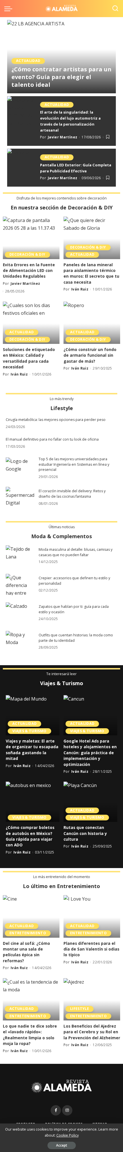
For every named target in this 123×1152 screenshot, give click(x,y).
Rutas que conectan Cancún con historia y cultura (85, 833)
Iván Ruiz (79, 289)
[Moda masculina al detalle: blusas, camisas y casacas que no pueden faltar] (20, 556)
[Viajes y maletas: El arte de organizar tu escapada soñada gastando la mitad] (32, 715)
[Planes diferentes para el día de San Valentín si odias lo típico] (92, 916)
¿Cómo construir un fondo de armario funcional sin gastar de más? (90, 355)
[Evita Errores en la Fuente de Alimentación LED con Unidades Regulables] (31, 238)
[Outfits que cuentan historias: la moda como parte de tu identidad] (20, 641)
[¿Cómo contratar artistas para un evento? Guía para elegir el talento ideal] (61, 56)
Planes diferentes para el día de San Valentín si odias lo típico (91, 949)
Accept (61, 1145)
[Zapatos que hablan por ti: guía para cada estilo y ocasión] (20, 613)
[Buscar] (115, 8)
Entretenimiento (27, 933)
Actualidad (28, 60)
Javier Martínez (34, 93)
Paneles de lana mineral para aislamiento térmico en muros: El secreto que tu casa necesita (91, 273)
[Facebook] (56, 1110)
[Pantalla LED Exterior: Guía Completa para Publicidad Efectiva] (21, 168)
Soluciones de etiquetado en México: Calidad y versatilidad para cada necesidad (29, 358)
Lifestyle (79, 1008)
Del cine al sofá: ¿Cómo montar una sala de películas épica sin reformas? (26, 952)
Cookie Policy (67, 1135)
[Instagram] (67, 1110)
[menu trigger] (9, 8)
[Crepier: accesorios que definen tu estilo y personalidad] (20, 584)
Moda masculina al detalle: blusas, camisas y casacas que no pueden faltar (75, 552)
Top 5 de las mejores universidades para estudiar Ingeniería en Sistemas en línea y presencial (74, 464)
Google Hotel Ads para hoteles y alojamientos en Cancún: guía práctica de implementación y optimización (90, 752)
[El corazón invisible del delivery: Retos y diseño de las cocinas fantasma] (20, 497)
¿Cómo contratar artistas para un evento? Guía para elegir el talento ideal (61, 76)
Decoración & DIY (27, 254)
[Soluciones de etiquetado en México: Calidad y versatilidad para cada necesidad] (31, 323)
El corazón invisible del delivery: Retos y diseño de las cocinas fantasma (72, 494)
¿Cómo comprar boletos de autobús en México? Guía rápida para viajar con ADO (30, 836)
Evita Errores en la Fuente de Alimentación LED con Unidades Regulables (29, 270)
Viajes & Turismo (29, 731)
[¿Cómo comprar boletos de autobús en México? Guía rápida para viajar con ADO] (32, 802)
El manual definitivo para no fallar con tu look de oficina (52, 439)
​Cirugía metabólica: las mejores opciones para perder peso (56, 419)
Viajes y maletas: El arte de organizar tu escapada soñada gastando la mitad (32, 749)
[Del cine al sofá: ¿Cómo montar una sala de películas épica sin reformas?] (31, 916)
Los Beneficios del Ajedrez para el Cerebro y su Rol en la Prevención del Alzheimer (92, 1031)
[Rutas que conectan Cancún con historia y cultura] (90, 802)
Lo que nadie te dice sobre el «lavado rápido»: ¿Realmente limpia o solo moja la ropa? (30, 1034)
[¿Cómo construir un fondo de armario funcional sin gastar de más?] (92, 323)
